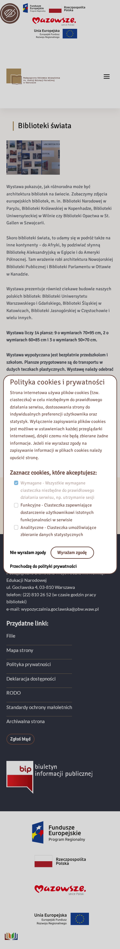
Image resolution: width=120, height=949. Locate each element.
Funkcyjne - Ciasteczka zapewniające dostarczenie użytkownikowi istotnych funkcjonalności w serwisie (57, 512)
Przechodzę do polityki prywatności (43, 566)
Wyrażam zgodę (72, 552)
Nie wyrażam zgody (28, 552)
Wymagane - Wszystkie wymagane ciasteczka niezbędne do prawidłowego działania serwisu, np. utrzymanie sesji (57, 490)
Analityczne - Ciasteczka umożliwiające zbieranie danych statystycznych (58, 531)
